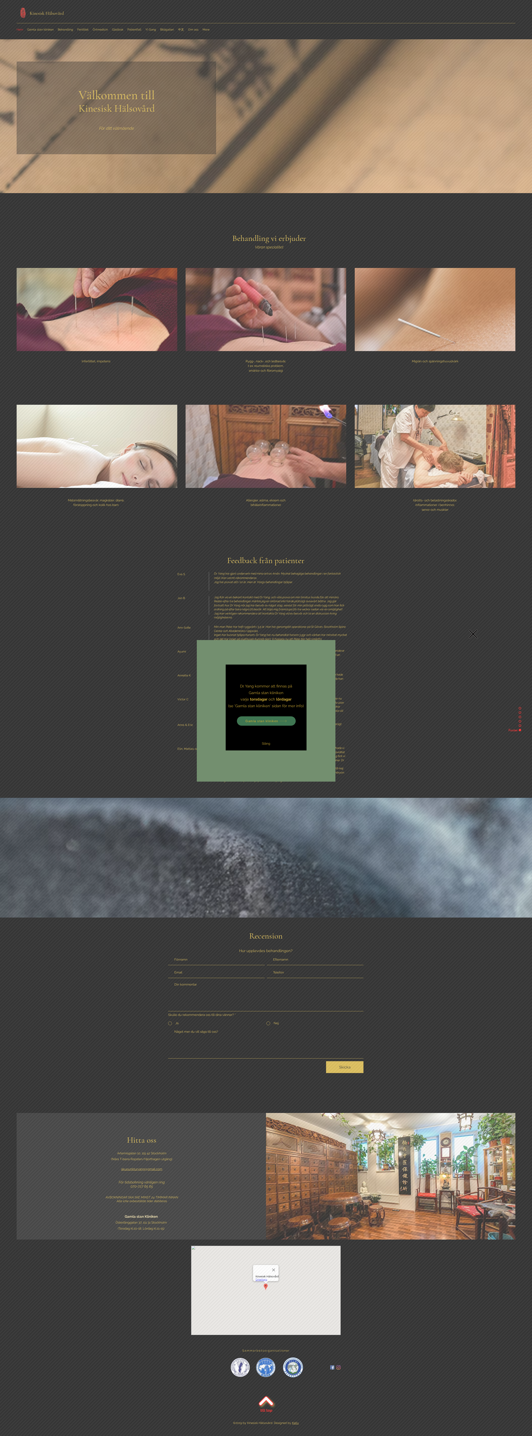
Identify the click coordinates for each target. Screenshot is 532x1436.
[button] (473, 634)
